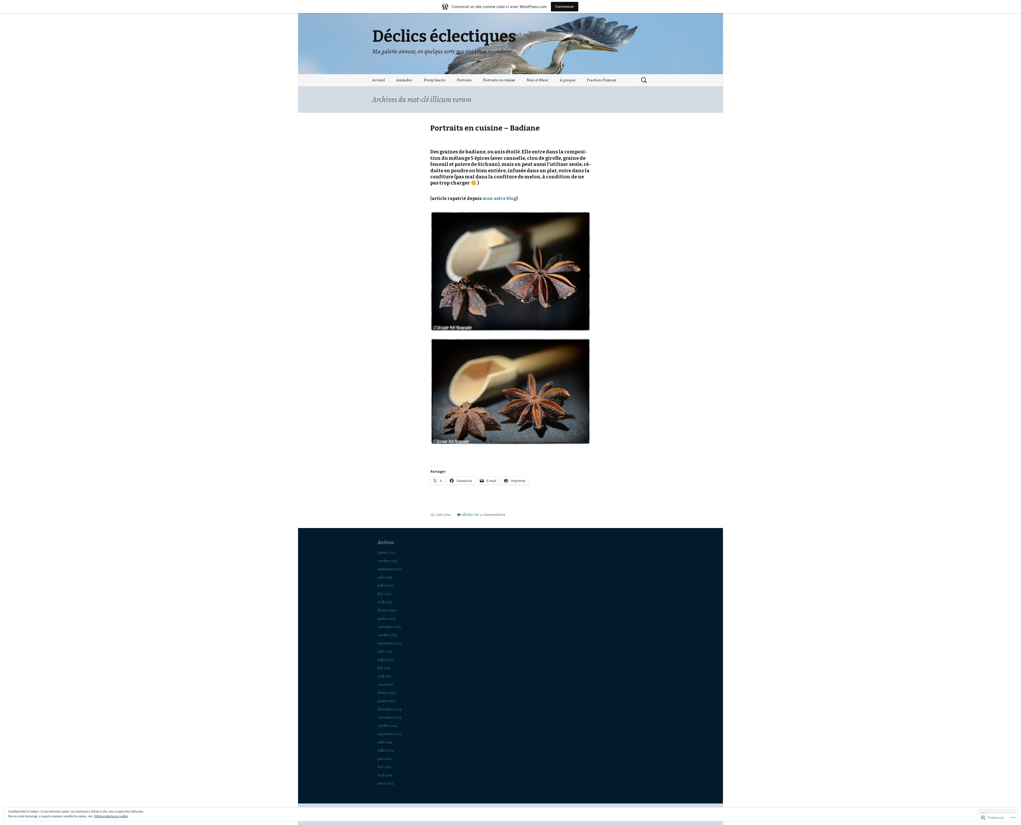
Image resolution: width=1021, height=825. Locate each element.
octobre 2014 (387, 725)
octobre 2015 (387, 635)
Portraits (464, 80)
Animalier (404, 80)
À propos (567, 80)
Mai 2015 (384, 668)
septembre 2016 (390, 569)
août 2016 (385, 577)
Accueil (378, 80)
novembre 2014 (389, 717)
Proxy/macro (435, 80)
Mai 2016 (384, 593)
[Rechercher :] (644, 80)
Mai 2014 (384, 766)
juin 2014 (384, 758)
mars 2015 (385, 684)
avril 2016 (385, 602)
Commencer (564, 7)
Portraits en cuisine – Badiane (485, 128)
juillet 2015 (386, 659)
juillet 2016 (386, 585)
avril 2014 (385, 775)
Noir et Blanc (538, 80)
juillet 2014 (386, 750)
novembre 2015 (389, 626)
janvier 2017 (387, 552)
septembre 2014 (390, 733)
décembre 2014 (389, 709)
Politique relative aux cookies (111, 816)
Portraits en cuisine (499, 80)
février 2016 (387, 610)
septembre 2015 (390, 643)
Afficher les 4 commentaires (483, 514)
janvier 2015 (387, 700)
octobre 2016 (387, 560)
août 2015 (385, 651)
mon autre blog (499, 198)
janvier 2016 (387, 618)
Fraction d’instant (601, 80)
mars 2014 (386, 783)
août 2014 (385, 742)
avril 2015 (385, 676)
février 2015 (387, 692)
